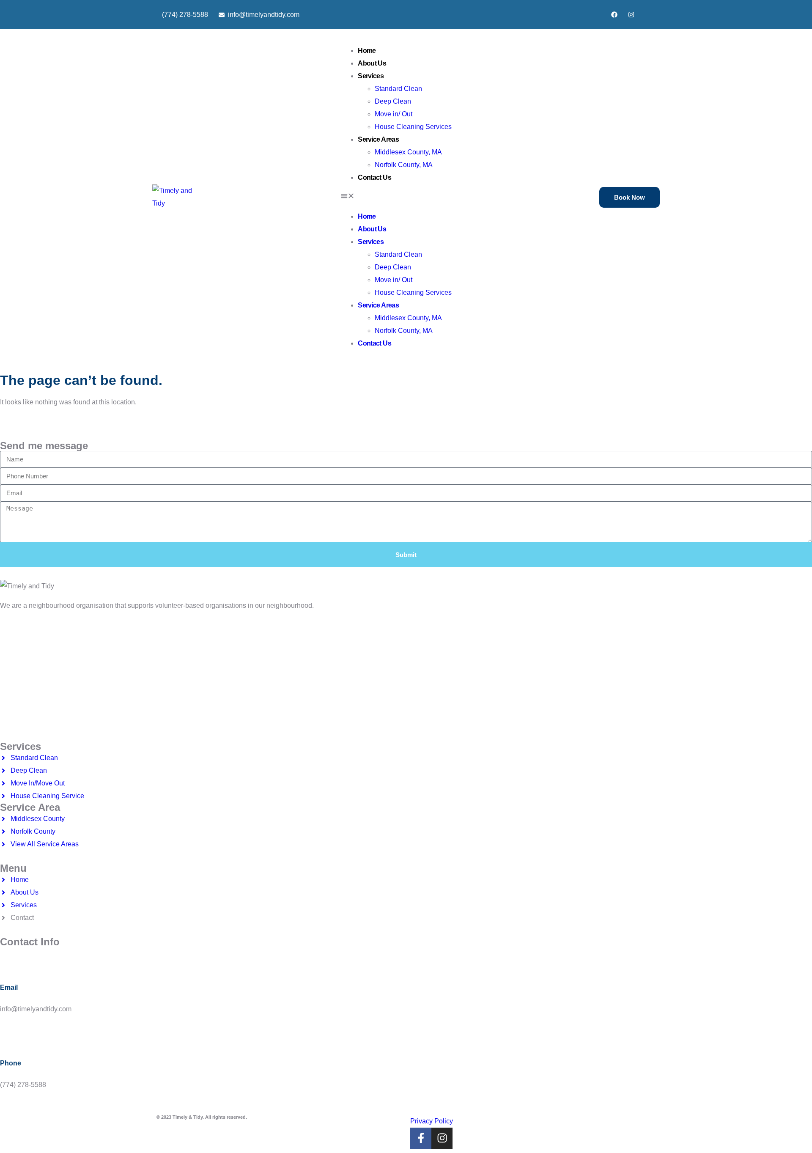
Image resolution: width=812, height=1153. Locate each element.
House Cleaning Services (413, 126)
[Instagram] (631, 14)
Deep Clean (393, 101)
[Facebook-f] (420, 1138)
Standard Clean (398, 88)
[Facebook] (614, 14)
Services (371, 76)
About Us (372, 63)
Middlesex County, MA (408, 152)
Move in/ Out (393, 114)
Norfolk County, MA (404, 164)
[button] (396, 197)
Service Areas (378, 139)
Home (367, 50)
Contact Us (374, 177)
